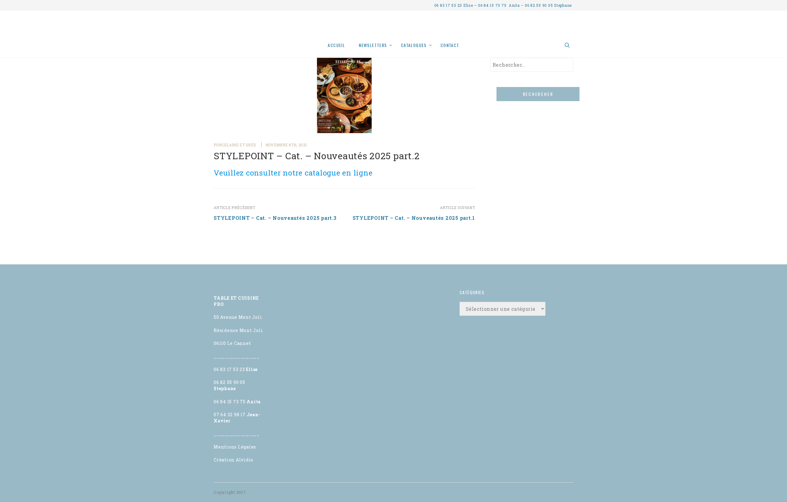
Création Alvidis (233, 460)
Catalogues (414, 45)
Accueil (336, 45)
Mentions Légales (235, 447)
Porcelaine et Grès (235, 144)
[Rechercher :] (531, 65)
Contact (450, 45)
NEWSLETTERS (373, 45)
